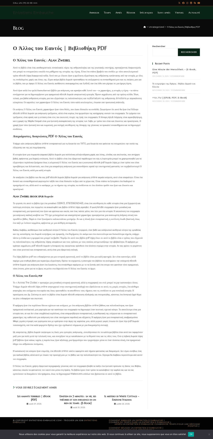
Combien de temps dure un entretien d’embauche (139, 422)
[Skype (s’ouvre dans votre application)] (195, 3)
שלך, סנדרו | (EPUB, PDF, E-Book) (169, 97)
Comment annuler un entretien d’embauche (136, 420)
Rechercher (158, 46)
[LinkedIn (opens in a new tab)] (191, 3)
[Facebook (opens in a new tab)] (183, 3)
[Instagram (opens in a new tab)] (187, 3)
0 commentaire (177, 76)
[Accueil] (144, 27)
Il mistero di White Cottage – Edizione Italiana (121, 398)
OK (191, 434)
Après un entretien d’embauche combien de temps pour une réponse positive (157, 425)
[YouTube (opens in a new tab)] (198, 3)
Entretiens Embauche (33, 12)
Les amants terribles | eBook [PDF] (34, 398)
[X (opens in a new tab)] (179, 3)
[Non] (209, 434)
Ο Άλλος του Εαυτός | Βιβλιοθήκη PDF (183, 27)
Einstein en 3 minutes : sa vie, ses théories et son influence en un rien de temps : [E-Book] (78, 400)
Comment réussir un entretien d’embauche (135, 428)
